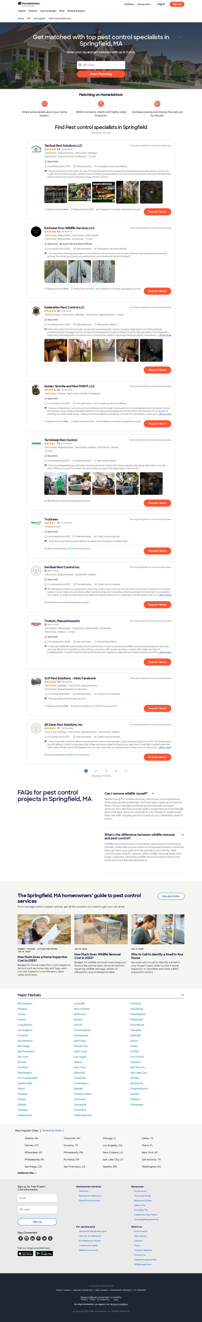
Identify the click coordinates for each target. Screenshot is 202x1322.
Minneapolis (81, 1035)
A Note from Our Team (145, 1214)
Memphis (135, 1030)
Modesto (23, 1035)
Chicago (23, 1110)
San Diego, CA (33, 1166)
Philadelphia (137, 1014)
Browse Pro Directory (90, 1196)
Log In (161, 4)
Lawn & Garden (48, 11)
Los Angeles (25, 1030)
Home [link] (21, 18)
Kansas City (81, 1046)
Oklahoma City (83, 1115)
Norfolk (134, 1078)
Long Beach (25, 1024)
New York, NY (150, 1152)
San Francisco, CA (74, 1166)
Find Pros (83, 1191)
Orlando (23, 1094)
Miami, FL (147, 1145)
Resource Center (143, 1200)
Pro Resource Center (90, 1240)
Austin (134, 1040)
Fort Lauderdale (27, 1078)
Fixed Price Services (89, 1200)
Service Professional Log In (93, 1231)
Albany (78, 1062)
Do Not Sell (103, 1298)
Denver (22, 1062)
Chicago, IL (109, 1138)
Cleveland (80, 1104)
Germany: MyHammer (83, 1290)
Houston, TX (71, 1145)
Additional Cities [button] (26, 1173)
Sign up (37, 1221)
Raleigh (78, 1088)
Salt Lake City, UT (113, 1159)
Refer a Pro (140, 1205)
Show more (165, 335)
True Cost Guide (142, 1196)
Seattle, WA (110, 1166)
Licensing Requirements (146, 1219)
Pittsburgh (136, 1019)
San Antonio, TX (151, 1159)
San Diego (24, 1046)
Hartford (23, 1067)
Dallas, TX (147, 1138)
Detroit (78, 1024)
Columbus (80, 1110)
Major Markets (29, 995)
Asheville (79, 1072)
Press (137, 1245)
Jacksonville (25, 1083)
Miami (21, 1088)
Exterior (33, 11)
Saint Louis (80, 1051)
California (92, 1298)
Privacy (84, 1298)
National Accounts (88, 1250)
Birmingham (25, 1003)
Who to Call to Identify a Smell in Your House (157, 956)
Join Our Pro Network (90, 1236)
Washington (25, 1072)
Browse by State (52, 1130)
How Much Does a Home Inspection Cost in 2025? (42, 958)
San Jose (23, 1056)
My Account (140, 1191)
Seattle (134, 1094)
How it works (140, 1231)
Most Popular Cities (26, 1130)
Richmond (136, 1083)
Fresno (22, 1019)
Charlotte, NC (72, 1138)
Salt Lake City (138, 1072)
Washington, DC (151, 1166)
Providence (137, 1024)
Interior (22, 11)
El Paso (134, 1051)
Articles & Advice (76, 11)
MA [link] (28, 18)
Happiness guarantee (145, 1259)
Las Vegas (80, 1056)
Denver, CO (32, 1145)
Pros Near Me (141, 1210)
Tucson (22, 1014)
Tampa (22, 1099)
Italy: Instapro (102, 1290)
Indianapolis (25, 1115)
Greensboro (81, 1083)
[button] (55, 192)
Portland (135, 1003)
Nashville (135, 1035)
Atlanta (22, 1104)
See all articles (171, 896)
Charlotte (80, 1078)
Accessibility (116, 1298)
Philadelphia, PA (34, 1159)
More (61, 11)
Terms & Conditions (119, 1304)
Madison (135, 1099)
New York (79, 1067)
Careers (138, 1240)
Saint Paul (80, 1040)
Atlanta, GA (31, 1138)
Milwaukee (136, 1104)
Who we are (140, 1236)
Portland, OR (71, 1159)
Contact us (140, 1255)
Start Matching (101, 74)
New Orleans (82, 1008)
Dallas (134, 1046)
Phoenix (22, 1008)
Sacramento (25, 1040)
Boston (78, 1019)
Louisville (79, 1003)
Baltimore (80, 1014)
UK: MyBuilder (140, 1290)
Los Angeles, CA (112, 1145)
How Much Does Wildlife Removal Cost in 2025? (97, 956)
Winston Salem (83, 1094)
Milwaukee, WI (33, 1152)
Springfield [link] (39, 18)
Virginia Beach (139, 1088)
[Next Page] (126, 771)
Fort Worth (137, 1056)
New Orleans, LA (113, 1152)
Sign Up (177, 4)
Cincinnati (80, 1099)
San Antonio (137, 1067)
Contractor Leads (88, 1245)
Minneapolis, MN (73, 1152)
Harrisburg (136, 1008)
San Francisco (26, 1051)
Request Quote (157, 211)
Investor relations (143, 1250)
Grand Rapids (82, 1030)
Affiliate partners (143, 1264)
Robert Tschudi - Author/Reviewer (37, 949)
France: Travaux (63, 1290)
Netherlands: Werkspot (120, 1290)
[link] (101, 151)
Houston (135, 1062)
